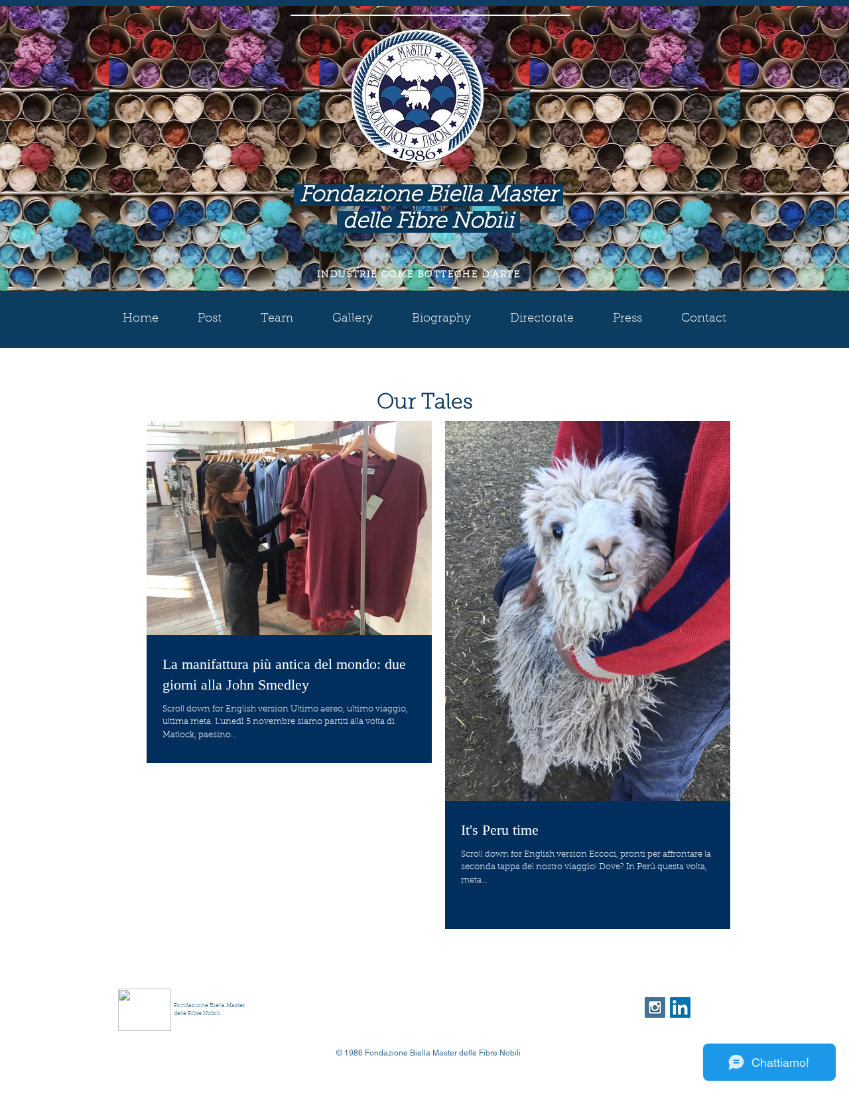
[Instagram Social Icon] (655, 1007)
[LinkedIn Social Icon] (680, 1007)
